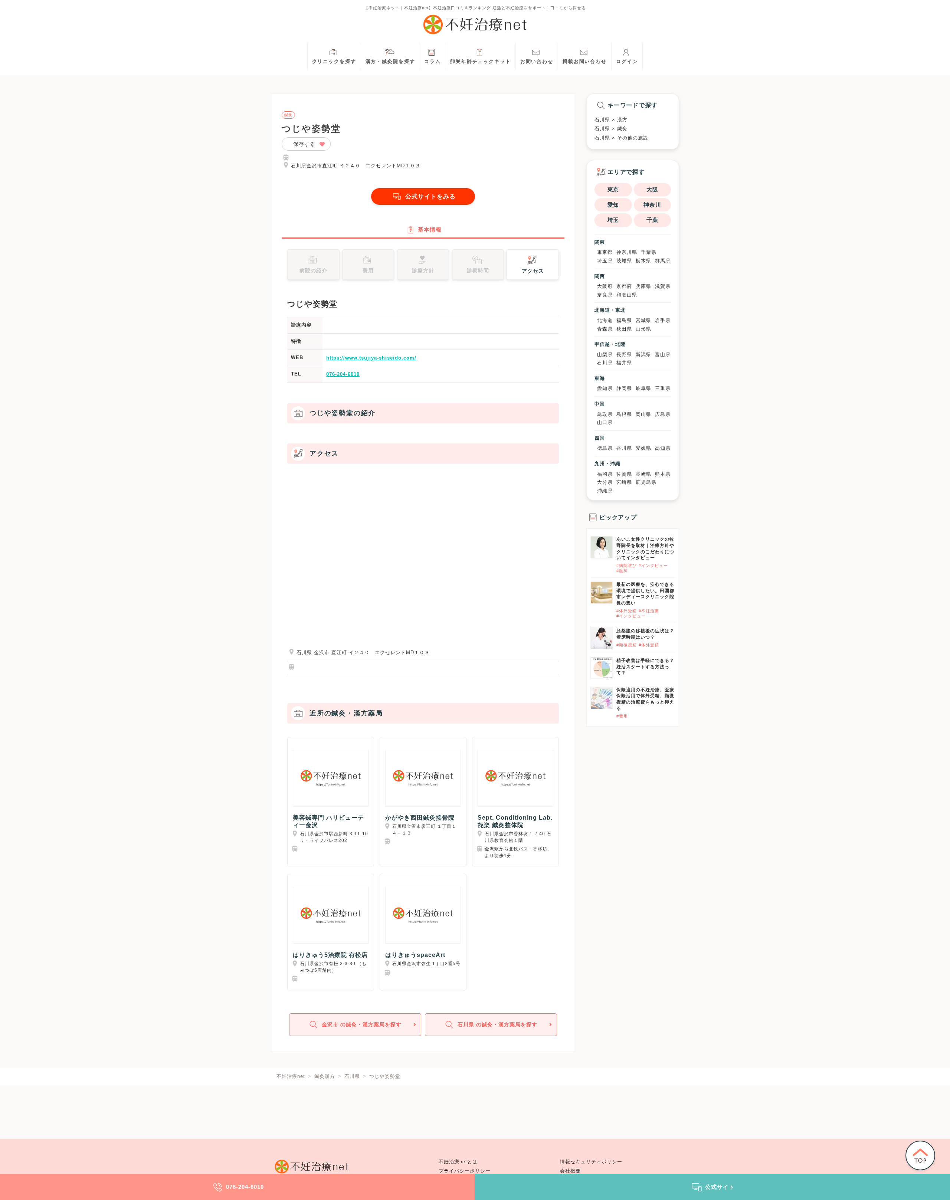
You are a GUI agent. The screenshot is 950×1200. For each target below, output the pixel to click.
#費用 (622, 716)
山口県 (605, 422)
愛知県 (605, 388)
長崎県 (643, 474)
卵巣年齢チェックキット (480, 61)
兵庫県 (643, 286)
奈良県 (605, 295)
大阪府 (605, 286)
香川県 (624, 448)
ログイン (627, 61)
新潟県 (643, 354)
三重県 (663, 388)
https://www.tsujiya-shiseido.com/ (371, 358)
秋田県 (624, 329)
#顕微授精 (626, 645)
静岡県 (624, 388)
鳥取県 (605, 414)
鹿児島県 (646, 482)
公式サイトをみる (430, 196)
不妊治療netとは (458, 1161)
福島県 (624, 320)
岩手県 (663, 320)
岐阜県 (643, 388)
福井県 (624, 362)
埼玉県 (605, 260)
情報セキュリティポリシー (591, 1161)
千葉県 (648, 252)
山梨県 (605, 354)
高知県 (663, 448)
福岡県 (605, 474)
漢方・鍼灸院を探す (390, 61)
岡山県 (643, 414)
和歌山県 (626, 295)
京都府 (624, 286)
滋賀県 (663, 286)
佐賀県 (624, 474)
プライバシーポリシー (465, 1171)
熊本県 (663, 474)
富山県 (663, 354)
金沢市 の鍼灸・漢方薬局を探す (362, 1024)
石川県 (605, 362)
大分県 (605, 482)
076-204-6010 (343, 374)
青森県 (605, 329)
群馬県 (663, 260)
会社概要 (570, 1171)
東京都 (605, 252)
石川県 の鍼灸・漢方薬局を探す (497, 1024)
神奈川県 (626, 252)
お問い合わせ (536, 61)
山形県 (643, 329)
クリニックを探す (334, 61)
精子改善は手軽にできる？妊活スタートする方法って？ (645, 667)
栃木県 (643, 260)
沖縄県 (605, 491)
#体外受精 (626, 611)
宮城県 (643, 320)
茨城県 (624, 260)
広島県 (663, 414)
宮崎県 (624, 482)
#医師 (622, 570)
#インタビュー (653, 565)
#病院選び (626, 565)
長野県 (624, 354)
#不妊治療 (649, 611)
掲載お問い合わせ (585, 61)
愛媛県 (643, 448)
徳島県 (605, 448)
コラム (432, 61)
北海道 (605, 320)
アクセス (533, 271)
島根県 (624, 414)
